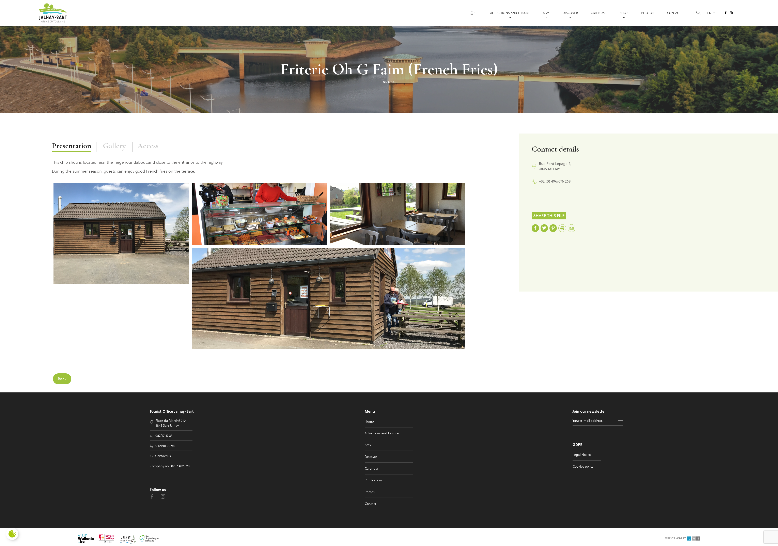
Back (62, 379)
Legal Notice (582, 454)
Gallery (114, 146)
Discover (570, 13)
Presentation (71, 146)
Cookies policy (583, 466)
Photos (647, 13)
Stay (546, 13)
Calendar (598, 13)
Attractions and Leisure (510, 13)
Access (147, 146)
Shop (624, 13)
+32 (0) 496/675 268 (555, 181)
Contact (674, 13)
